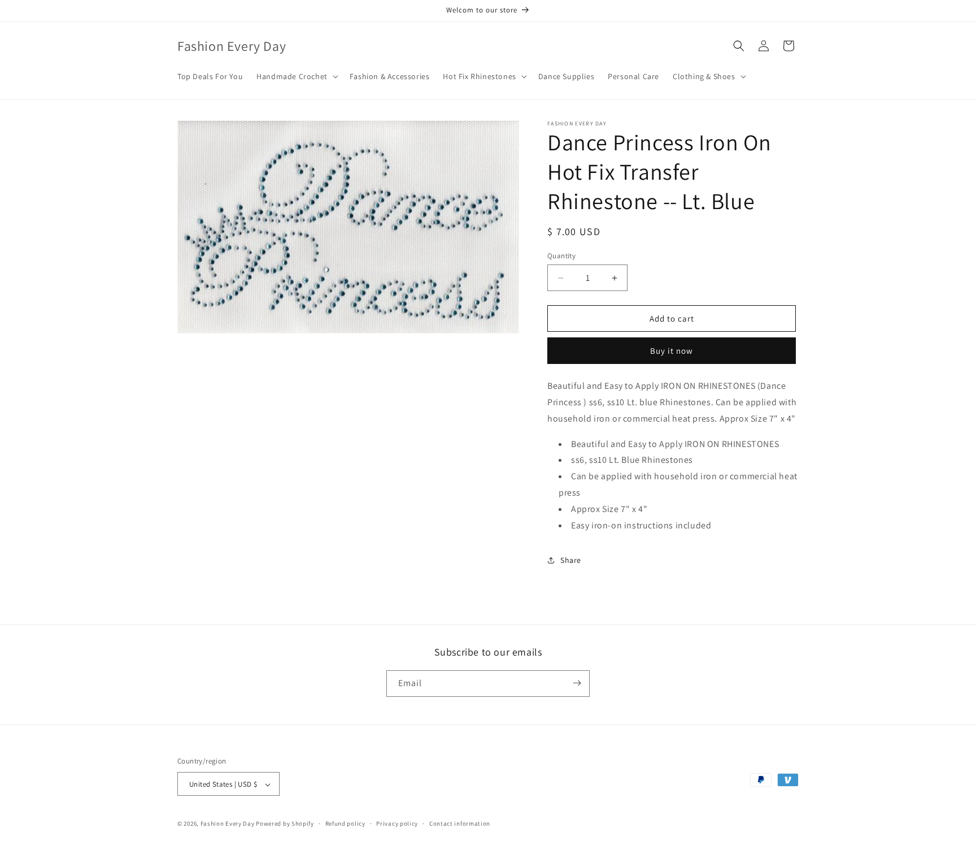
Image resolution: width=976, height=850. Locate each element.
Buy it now (671, 350)
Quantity (561, 256)
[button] (296, 76)
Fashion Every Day (228, 824)
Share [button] (570, 560)
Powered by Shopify (285, 824)
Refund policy (345, 823)
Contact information (459, 823)
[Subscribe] (576, 683)
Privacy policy (397, 823)
